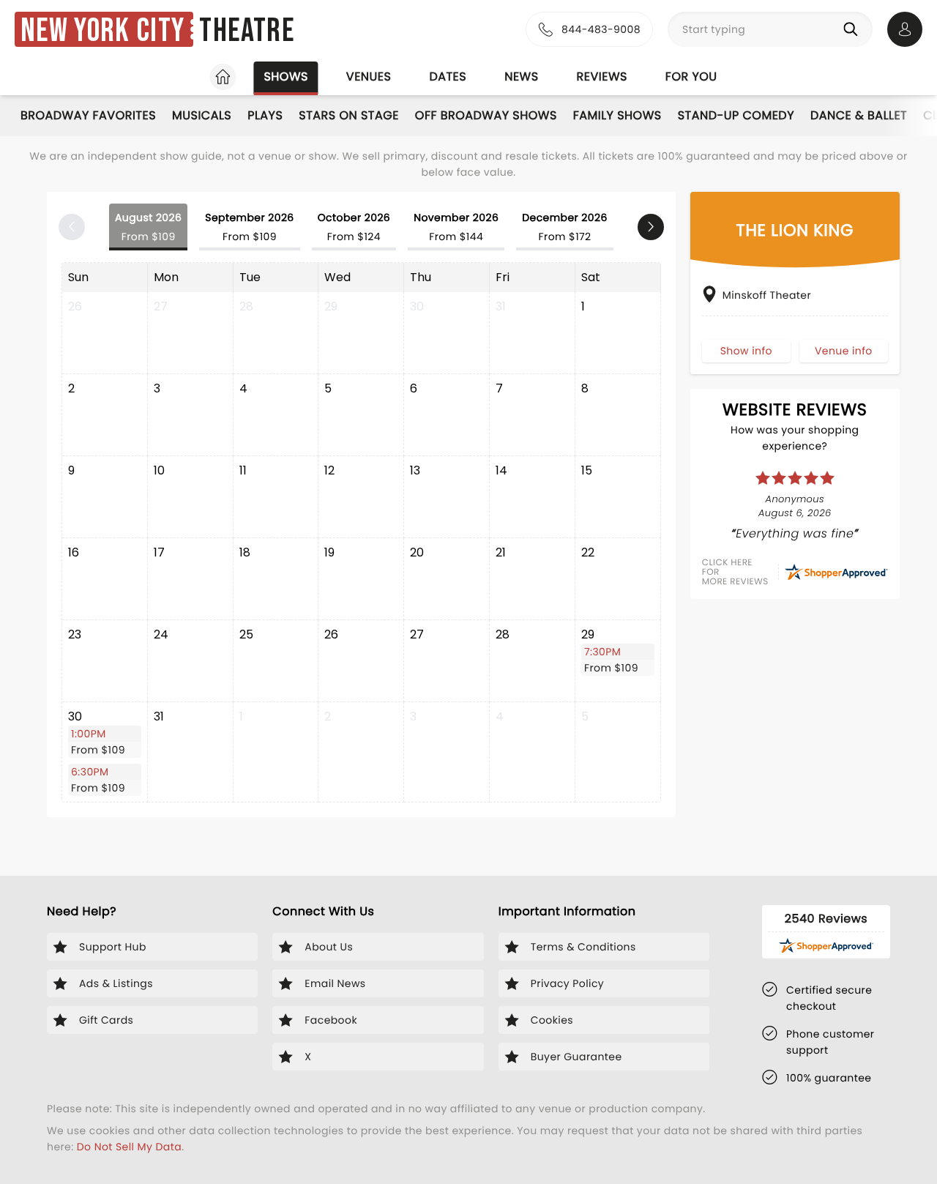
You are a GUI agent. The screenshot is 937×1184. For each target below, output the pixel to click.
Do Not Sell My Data (129, 1146)
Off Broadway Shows (486, 115)
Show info (746, 350)
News (521, 76)
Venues (369, 76)
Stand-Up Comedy (736, 115)
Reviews (602, 76)
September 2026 (249, 227)
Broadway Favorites (88, 115)
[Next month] (651, 227)
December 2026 (565, 227)
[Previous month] (72, 227)
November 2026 (456, 227)
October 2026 (354, 227)
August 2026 (148, 227)
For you (691, 76)
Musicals (201, 115)
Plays (265, 115)
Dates (447, 76)
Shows (285, 76)
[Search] (854, 29)
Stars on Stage (349, 115)
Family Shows (617, 115)
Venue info (844, 350)
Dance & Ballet (858, 115)
